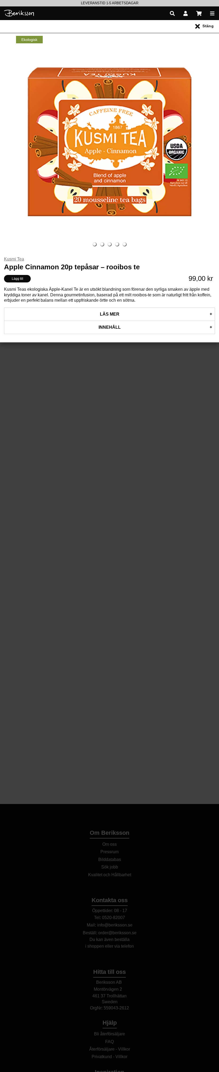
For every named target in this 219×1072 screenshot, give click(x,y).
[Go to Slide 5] (124, 244)
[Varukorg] (199, 13)
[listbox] (109, 3)
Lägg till (17, 279)
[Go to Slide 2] (102, 244)
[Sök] (172, 13)
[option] (109, 3)
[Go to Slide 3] (109, 244)
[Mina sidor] (185, 13)
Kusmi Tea (14, 259)
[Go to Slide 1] (94, 244)
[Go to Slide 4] (117, 244)
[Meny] (212, 13)
